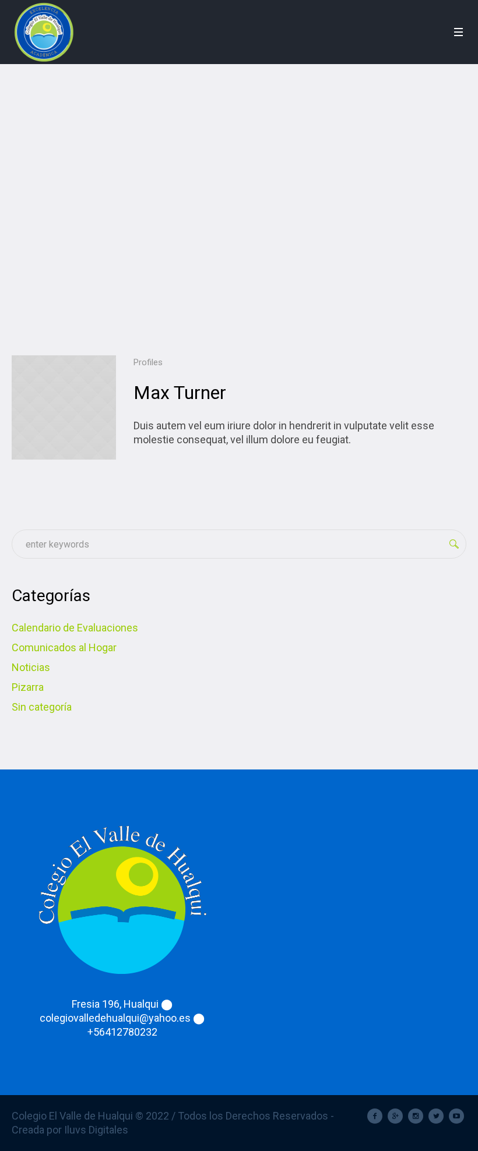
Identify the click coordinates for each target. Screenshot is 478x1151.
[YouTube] (456, 1116)
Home (221, 209)
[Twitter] (436, 1116)
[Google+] (395, 1116)
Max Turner (179, 393)
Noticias (31, 667)
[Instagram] (415, 1116)
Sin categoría (42, 707)
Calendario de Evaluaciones (75, 628)
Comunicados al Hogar (64, 647)
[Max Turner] (64, 407)
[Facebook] (374, 1116)
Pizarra (28, 687)
